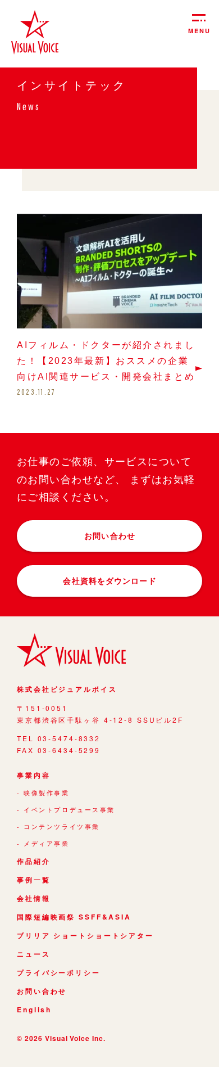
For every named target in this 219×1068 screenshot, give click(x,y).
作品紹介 (34, 862)
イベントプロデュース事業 (69, 810)
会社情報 (34, 899)
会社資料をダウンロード (109, 580)
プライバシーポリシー (59, 973)
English (34, 1010)
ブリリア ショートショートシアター (85, 936)
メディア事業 (47, 843)
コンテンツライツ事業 (62, 826)
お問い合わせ (109, 535)
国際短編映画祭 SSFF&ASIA (74, 917)
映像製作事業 (47, 793)
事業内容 (34, 775)
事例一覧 (34, 880)
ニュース (34, 954)
